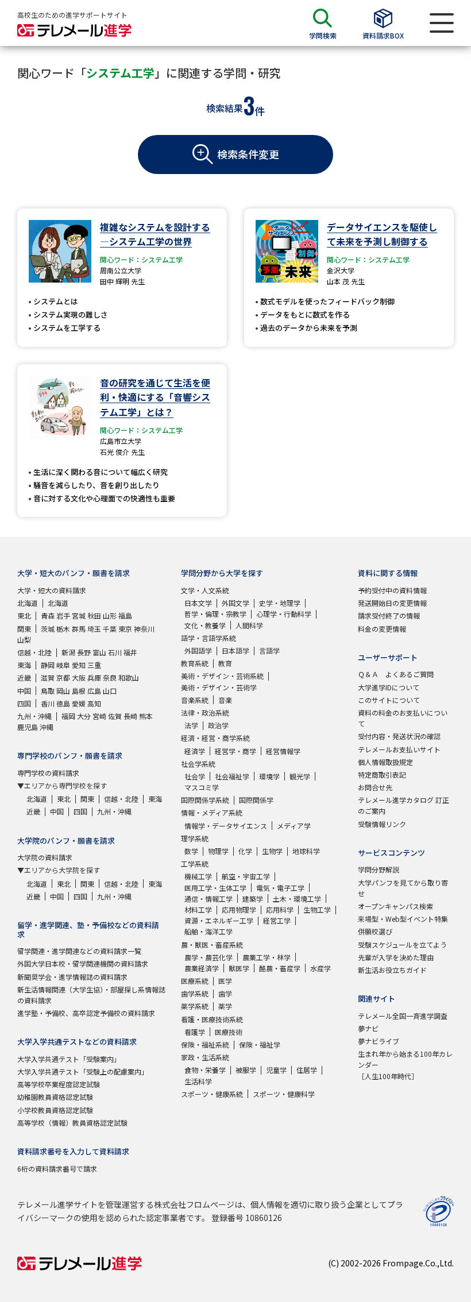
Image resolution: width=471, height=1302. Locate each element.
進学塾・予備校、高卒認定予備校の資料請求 (86, 1013)
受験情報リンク (382, 824)
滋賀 (48, 677)
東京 (125, 628)
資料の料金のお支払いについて (402, 718)
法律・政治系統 (205, 712)
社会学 (194, 776)
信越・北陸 (34, 652)
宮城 (79, 615)
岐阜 (63, 665)
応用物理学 (239, 909)
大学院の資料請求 (44, 857)
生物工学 (317, 909)
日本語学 (235, 650)
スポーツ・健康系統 (212, 1094)
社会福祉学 (232, 776)
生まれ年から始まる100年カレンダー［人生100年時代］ (405, 1064)
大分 (84, 716)
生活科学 (198, 1081)
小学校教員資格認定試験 (55, 1110)
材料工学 (198, 909)
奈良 (110, 677)
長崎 (130, 716)
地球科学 (306, 851)
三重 (94, 665)
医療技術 (228, 1032)
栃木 (63, 628)
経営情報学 (283, 751)
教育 (225, 663)
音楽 (225, 700)
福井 (130, 652)
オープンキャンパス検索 (395, 906)
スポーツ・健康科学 (284, 1094)
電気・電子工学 (280, 888)
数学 (191, 851)
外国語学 (198, 650)
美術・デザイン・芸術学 (219, 687)
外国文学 (235, 603)
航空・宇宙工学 (246, 876)
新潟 (68, 652)
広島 (94, 691)
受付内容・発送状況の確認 (399, 736)
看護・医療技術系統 (212, 1019)
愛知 (79, 665)
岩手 (63, 615)
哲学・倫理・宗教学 (215, 614)
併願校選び (375, 931)
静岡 (48, 665)
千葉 (110, 628)
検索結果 (224, 108)
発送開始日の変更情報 (392, 603)
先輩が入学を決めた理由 (396, 957)
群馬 (79, 628)
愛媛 (79, 703)
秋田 (94, 615)
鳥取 (48, 691)
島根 (79, 691)
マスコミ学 (201, 787)
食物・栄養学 (205, 1070)
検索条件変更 (248, 153)
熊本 (146, 716)
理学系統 (195, 838)
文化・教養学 (205, 625)
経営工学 (277, 920)
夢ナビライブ (378, 1041)
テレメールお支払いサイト (399, 749)
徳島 (63, 703)
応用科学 (280, 909)
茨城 (48, 628)
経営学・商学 (235, 751)
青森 (48, 615)
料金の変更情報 (382, 628)
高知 (94, 703)
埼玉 (94, 628)
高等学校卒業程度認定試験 (58, 1084)
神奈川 (144, 628)
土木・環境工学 (297, 898)
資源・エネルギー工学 (218, 920)
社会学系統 (198, 763)
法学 (191, 725)
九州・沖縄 (34, 716)
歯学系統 (195, 993)
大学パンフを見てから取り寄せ (403, 888)
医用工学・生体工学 (215, 888)
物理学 (218, 851)
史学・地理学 (279, 603)
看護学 (194, 1032)
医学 (225, 981)
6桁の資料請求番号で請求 (57, 1168)
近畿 (24, 677)
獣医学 (239, 968)
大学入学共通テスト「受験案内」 (69, 1059)
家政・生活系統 (205, 1057)
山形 (110, 615)
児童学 (276, 1070)
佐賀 (115, 716)
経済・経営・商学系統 (215, 738)
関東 (24, 628)
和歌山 (128, 677)
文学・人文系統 (205, 590)
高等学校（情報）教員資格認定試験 (72, 1122)
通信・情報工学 (208, 898)
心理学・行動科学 (283, 614)
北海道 (27, 603)
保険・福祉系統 (205, 1044)
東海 (24, 665)
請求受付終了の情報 (389, 615)
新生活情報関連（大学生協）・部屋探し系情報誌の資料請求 (91, 994)
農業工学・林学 (266, 957)
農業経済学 (201, 968)
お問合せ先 (375, 787)
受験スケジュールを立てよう (402, 944)
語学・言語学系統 (208, 638)
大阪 (79, 677)
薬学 (225, 1006)
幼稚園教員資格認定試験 (55, 1097)
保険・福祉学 (259, 1044)
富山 (99, 652)
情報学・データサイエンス (225, 825)
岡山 (63, 691)
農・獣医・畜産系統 (212, 944)
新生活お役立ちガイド (392, 970)
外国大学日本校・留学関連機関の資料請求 (82, 963)
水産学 (320, 968)
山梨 (24, 639)
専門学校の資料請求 (48, 773)
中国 (24, 691)
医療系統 (195, 981)
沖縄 (46, 727)
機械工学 (198, 876)
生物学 (272, 851)
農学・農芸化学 (208, 957)
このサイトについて (389, 700)
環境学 (269, 776)
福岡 (68, 716)
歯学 (225, 993)
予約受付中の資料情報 (392, 590)
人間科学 (249, 625)
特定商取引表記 (382, 774)
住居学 (306, 1070)
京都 (63, 677)
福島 (125, 615)
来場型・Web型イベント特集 (403, 919)
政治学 (218, 725)
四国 (24, 703)
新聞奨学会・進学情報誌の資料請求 (72, 977)
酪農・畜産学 (279, 968)
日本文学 (198, 603)
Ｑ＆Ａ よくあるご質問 (396, 674)
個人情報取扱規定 (385, 762)
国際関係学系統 (205, 800)
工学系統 (195, 863)
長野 (84, 652)
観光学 (299, 776)
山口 (110, 691)
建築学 (252, 898)
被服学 (245, 1070)
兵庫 (94, 677)
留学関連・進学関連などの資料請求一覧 (79, 951)
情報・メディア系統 (211, 812)
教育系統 (195, 663)
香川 (48, 703)
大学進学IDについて (388, 687)
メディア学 (294, 825)
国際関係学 (256, 800)
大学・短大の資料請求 (51, 590)
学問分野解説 (378, 869)
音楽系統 (195, 700)
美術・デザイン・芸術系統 (222, 676)
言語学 (269, 650)
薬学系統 (195, 1006)
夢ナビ (368, 1028)
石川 (115, 652)
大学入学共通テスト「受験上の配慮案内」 (82, 1071)
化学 (245, 851)
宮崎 (99, 716)
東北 (24, 615)
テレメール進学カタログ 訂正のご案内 (403, 805)
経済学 (194, 751)
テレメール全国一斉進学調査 (402, 1016)
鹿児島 (27, 727)
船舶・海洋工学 (208, 931)
